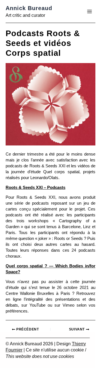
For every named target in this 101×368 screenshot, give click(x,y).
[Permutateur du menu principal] (89, 11)
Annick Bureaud (29, 8)
